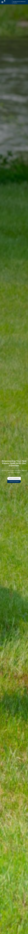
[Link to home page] (7, 2)
